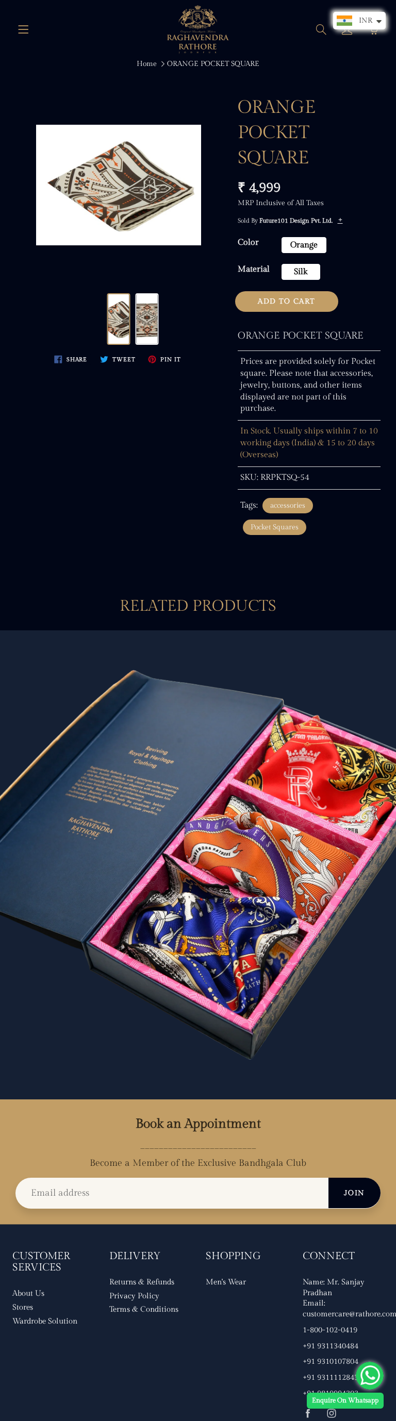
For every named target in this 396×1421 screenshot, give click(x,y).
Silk (300, 272)
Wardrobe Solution (44, 1321)
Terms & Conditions (143, 1309)
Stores (22, 1307)
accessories (287, 505)
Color (248, 242)
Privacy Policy (134, 1296)
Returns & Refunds (141, 1282)
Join (354, 1193)
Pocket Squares (275, 527)
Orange (304, 245)
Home (147, 64)
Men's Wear (226, 1282)
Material (254, 269)
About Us (28, 1293)
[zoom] (118, 185)
